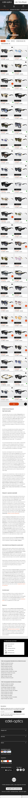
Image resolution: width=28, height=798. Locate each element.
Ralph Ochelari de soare (6, 676)
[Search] (4, 6)
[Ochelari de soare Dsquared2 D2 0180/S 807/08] (20, 110)
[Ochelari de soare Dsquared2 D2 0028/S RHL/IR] (7, 50)
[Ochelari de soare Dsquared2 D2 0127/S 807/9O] (20, 287)
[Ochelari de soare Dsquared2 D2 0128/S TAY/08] (7, 110)
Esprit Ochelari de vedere (7, 698)
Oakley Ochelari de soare (6, 664)
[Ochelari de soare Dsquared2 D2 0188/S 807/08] (20, 273)
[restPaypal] (9, 752)
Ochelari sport (24, 9)
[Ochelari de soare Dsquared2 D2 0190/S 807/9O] (20, 347)
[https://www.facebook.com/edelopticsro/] (18, 770)
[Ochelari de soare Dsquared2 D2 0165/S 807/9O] (20, 95)
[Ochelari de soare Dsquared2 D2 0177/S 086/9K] (7, 124)
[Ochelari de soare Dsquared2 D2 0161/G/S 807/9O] (7, 361)
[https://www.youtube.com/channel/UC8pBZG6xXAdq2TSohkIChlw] (23, 770)
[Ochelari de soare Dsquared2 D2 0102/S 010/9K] (20, 213)
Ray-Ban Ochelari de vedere (7, 684)
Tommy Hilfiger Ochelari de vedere (9, 697)
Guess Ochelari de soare (6, 674)
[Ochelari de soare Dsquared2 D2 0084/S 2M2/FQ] (20, 65)
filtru (4, 40)
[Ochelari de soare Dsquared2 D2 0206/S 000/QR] (20, 302)
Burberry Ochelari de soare (7, 677)
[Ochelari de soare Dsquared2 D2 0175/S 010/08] (7, 169)
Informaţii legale (22, 791)
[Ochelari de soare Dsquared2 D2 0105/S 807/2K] (20, 169)
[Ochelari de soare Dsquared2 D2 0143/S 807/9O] (7, 347)
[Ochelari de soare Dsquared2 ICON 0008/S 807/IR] (20, 376)
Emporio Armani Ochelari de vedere (9, 690)
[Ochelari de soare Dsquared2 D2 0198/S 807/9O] (7, 332)
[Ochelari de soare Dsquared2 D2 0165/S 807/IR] (20, 228)
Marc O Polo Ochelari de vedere (8, 688)
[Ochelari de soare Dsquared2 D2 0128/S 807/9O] (7, 243)
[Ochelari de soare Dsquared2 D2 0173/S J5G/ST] (20, 154)
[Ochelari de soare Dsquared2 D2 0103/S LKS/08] (20, 361)
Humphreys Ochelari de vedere (8, 687)
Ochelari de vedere (15, 9)
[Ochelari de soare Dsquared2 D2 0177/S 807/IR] (7, 228)
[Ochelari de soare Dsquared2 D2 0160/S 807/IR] (20, 199)
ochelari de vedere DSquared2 (13, 513)
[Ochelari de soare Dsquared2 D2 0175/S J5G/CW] (7, 258)
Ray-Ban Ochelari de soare (7, 663)
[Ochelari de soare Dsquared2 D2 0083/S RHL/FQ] (7, 95)
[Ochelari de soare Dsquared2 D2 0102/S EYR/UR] (20, 258)
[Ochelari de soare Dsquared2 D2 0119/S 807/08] (20, 124)
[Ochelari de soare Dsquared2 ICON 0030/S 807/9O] (7, 213)
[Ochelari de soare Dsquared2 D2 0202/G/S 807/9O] (7, 80)
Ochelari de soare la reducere (14, 629)
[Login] (14, 6)
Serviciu (3, 736)
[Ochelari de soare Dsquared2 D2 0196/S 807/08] (7, 302)
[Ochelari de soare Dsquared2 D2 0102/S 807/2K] (7, 391)
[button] (7, 2)
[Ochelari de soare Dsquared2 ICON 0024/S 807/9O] (7, 184)
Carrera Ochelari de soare (7, 668)
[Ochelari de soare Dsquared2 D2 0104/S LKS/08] (7, 139)
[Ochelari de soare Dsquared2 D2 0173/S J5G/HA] (20, 80)
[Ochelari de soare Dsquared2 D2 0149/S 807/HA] (7, 154)
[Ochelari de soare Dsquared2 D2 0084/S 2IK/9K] (20, 139)
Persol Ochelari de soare (6, 666)
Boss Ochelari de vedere (6, 695)
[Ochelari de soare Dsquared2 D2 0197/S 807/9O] (20, 332)
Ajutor (2, 742)
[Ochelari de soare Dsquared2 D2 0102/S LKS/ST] (20, 50)
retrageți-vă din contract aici (14, 788)
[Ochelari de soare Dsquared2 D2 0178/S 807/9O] (7, 287)
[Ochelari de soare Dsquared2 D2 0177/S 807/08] (20, 391)
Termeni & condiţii (6, 791)
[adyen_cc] (2, 752)
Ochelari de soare (4, 9)
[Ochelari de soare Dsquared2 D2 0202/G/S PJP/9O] (7, 273)
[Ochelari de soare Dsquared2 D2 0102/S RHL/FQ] (7, 199)
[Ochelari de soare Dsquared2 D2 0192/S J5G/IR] (7, 317)
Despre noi (3, 730)
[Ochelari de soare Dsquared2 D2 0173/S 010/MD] (20, 184)
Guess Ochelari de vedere (7, 693)
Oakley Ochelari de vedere (7, 685)
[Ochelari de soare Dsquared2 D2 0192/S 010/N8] (20, 317)
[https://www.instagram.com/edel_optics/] (21, 770)
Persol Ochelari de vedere (7, 692)
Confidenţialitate (14, 791)
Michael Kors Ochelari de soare (8, 672)
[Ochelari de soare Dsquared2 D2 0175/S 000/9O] (7, 65)
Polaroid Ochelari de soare (7, 669)
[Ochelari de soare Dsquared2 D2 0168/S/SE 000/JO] (7, 376)
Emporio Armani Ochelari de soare (9, 671)
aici (11, 715)
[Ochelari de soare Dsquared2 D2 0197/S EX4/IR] (20, 243)
